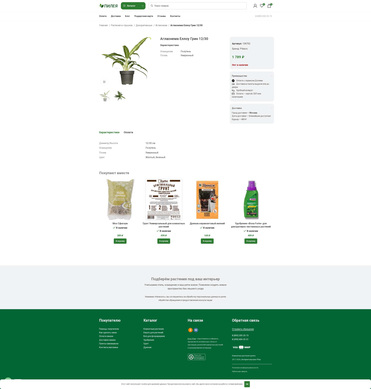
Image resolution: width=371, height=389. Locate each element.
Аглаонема (162, 25)
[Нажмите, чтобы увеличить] (104, 82)
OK (247, 384)
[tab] (109, 132)
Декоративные (144, 25)
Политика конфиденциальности (245, 368)
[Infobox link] (263, 16)
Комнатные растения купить (243, 356)
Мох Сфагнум (120, 223)
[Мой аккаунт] (255, 6)
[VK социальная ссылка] (196, 330)
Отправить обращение (243, 329)
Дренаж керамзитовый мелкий (207, 223)
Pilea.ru (244, 48)
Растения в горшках (122, 25)
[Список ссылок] (119, 329)
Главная (103, 25)
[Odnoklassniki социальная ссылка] (190, 330)
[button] (120, 241)
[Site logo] (108, 5)
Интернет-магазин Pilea (251, 360)
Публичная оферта (239, 371)
